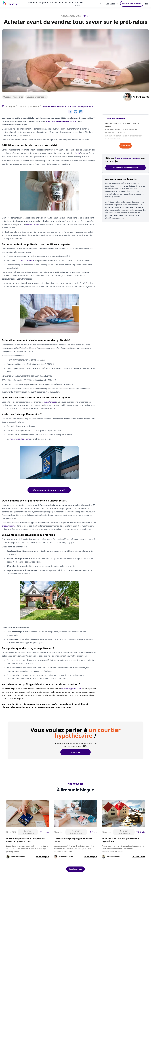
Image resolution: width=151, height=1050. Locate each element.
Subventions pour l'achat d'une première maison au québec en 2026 (25, 840)
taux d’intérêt (50, 402)
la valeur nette (32, 224)
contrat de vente (27, 260)
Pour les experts (79, 3)
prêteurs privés (9, 526)
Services (31, 2)
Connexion (110, 3)
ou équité (76, 153)
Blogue (42, 2)
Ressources (55, 2)
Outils (68, 2)
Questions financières (13, 97)
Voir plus (125, 145)
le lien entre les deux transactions (61, 121)
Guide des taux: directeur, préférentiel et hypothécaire (121, 840)
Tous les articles (75, 869)
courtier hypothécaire (71, 688)
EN (146, 3)
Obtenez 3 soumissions (131, 4)
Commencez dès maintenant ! (49, 490)
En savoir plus (75, 752)
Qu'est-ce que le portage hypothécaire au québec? (73, 840)
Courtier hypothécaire (36, 97)
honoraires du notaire (20, 439)
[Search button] (101, 4)
